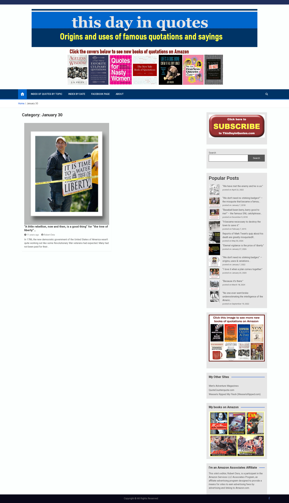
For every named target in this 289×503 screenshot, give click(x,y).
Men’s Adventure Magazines (224, 385)
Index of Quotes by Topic (46, 94)
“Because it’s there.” (232, 281)
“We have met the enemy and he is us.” (242, 186)
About (120, 94)
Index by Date (76, 94)
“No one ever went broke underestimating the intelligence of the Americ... (242, 297)
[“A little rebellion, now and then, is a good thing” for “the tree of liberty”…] (66, 174)
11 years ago (33, 235)
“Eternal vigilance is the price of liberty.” (243, 245)
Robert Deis (49, 235)
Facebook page (100, 94)
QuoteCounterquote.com (221, 390)
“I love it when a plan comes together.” (242, 269)
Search (212, 152)
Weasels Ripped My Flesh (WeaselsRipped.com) (235, 394)
